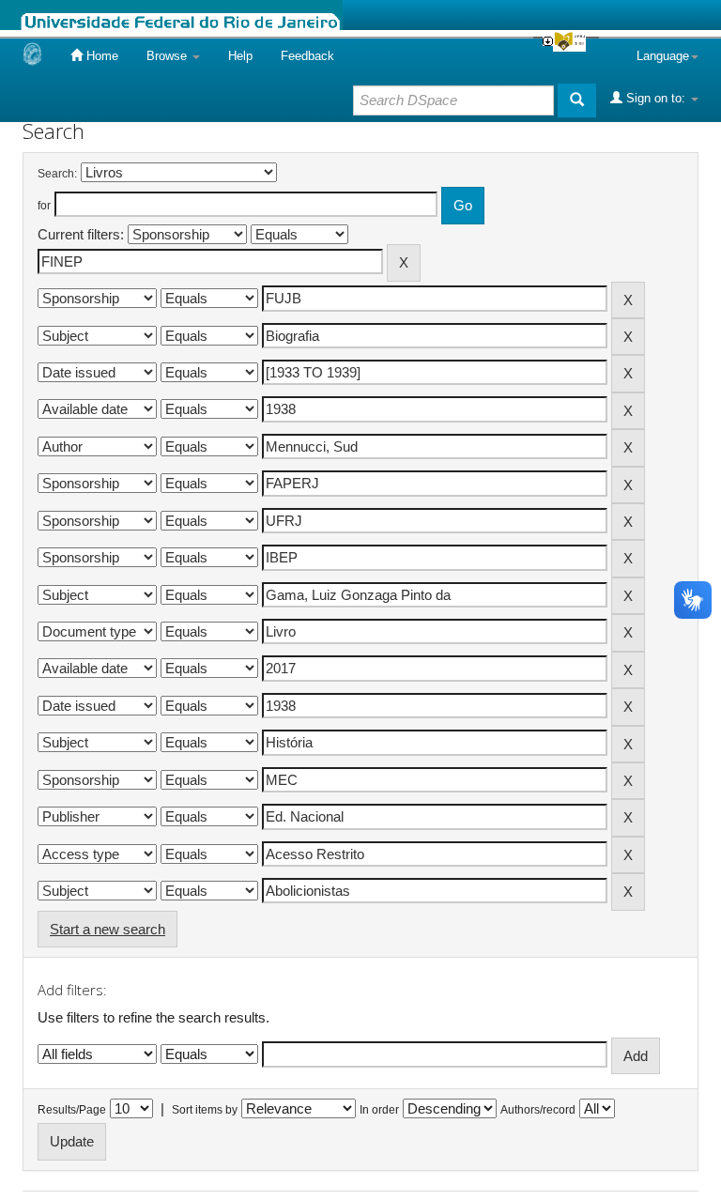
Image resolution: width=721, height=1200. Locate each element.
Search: (57, 173)
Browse (168, 56)
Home (100, 56)
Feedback (307, 56)
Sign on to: (655, 98)
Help (240, 56)
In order (379, 1109)
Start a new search (107, 929)
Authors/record (537, 1109)
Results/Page (72, 1109)
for (44, 205)
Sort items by (205, 1109)
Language (663, 56)
